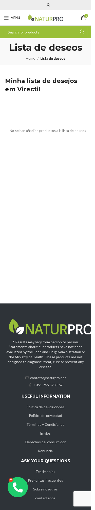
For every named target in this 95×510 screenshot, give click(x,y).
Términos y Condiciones (45, 424)
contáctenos (45, 498)
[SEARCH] (82, 32)
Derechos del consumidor (45, 442)
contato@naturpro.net (48, 378)
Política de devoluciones (45, 407)
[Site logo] (45, 17)
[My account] (48, 5)
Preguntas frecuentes (45, 480)
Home (30, 58)
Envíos (45, 433)
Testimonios (45, 471)
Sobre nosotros (45, 489)
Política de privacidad (45, 415)
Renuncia (45, 451)
